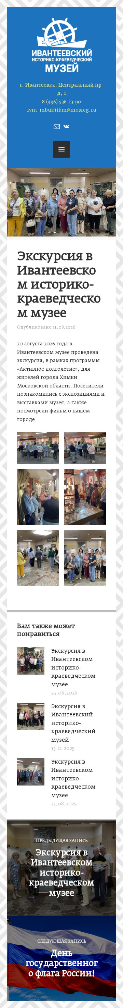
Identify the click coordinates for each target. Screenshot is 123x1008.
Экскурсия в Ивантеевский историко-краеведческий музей (73, 723)
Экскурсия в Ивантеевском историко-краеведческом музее (73, 668)
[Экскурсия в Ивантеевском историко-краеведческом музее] (30, 672)
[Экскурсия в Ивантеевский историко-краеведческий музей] (30, 728)
